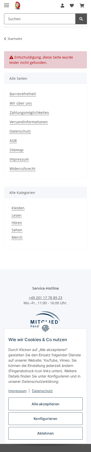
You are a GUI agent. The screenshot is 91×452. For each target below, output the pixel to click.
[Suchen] (81, 18)
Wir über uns (21, 103)
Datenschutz (42, 391)
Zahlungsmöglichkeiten (29, 112)
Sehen (17, 230)
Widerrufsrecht (22, 168)
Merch (17, 237)
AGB (13, 140)
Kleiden (18, 208)
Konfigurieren (45, 418)
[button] (62, 6)
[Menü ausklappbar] (6, 3)
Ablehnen (45, 433)
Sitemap (17, 149)
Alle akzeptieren (45, 404)
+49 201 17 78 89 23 (45, 297)
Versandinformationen (29, 121)
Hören (17, 222)
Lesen (16, 215)
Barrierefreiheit (23, 93)
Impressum (17, 391)
